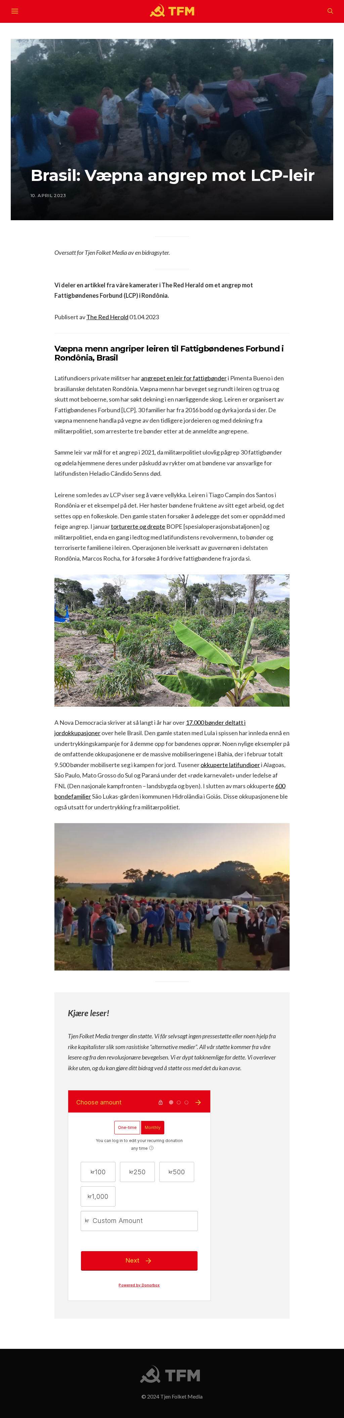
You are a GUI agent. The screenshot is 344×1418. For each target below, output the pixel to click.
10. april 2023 (48, 195)
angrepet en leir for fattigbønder (184, 378)
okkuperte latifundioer (230, 764)
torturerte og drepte (138, 526)
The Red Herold (107, 317)
